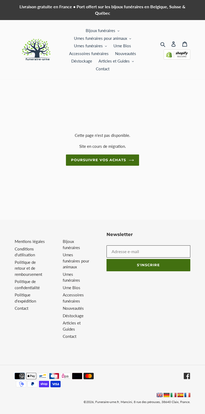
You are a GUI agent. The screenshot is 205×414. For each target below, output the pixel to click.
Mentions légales (30, 241)
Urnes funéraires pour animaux (76, 260)
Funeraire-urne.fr (107, 402)
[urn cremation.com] (160, 395)
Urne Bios (71, 287)
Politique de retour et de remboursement (28, 268)
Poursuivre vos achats (98, 160)
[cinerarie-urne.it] (173, 395)
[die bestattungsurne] (166, 395)
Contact (21, 308)
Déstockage (73, 315)
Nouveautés (73, 308)
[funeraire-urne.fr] (187, 395)
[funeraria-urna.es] (181, 395)
